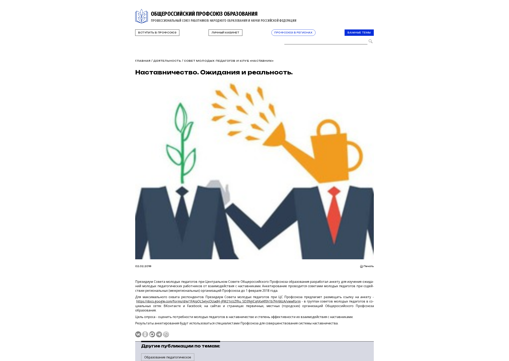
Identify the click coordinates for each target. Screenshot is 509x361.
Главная (143, 60)
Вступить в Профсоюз (157, 32)
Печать (369, 266)
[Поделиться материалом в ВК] (138, 334)
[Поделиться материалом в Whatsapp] (166, 334)
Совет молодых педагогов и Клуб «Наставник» (229, 60)
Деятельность (167, 60)
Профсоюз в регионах (293, 32)
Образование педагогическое (167, 357)
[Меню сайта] (370, 11)
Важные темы (359, 32)
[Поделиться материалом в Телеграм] (159, 334)
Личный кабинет (225, 32)
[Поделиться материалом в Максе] (152, 334)
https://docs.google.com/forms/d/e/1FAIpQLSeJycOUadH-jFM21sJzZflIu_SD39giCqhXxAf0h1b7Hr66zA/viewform (218, 301)
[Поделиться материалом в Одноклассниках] (145, 334)
